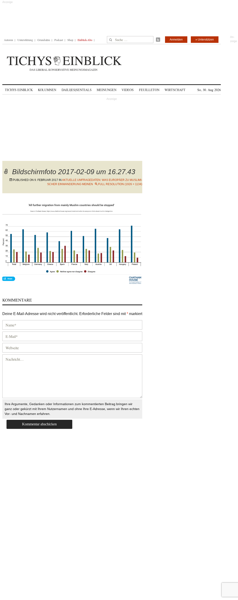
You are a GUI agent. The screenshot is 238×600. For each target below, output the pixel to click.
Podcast (58, 40)
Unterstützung (25, 40)
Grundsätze (43, 40)
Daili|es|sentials (77, 90)
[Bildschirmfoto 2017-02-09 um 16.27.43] (72, 243)
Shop (70, 40)
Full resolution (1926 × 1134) (120, 184)
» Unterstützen (204, 39)
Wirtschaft (175, 90)
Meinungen (106, 90)
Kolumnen (47, 90)
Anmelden (176, 39)
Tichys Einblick (19, 90)
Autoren (8, 40)
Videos (128, 90)
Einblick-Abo (85, 40)
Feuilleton (149, 90)
